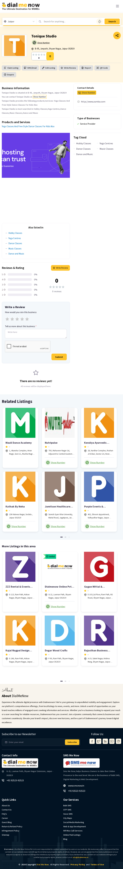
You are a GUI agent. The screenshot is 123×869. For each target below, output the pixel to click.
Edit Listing (50, 68)
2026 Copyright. (35, 864)
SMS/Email (32, 68)
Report (88, 68)
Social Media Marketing (73, 822)
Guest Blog (7, 822)
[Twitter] (98, 741)
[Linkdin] (105, 741)
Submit (59, 356)
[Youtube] (112, 741)
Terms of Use (97, 864)
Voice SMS (68, 814)
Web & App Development (74, 826)
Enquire (10, 74)
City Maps (67, 818)
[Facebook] (92, 741)
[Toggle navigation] (117, 6)
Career (5, 818)
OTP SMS (67, 809)
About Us (6, 805)
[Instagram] (118, 741)
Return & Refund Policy (12, 826)
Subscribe (72, 742)
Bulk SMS (67, 805)
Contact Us (7, 809)
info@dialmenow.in (80, 857)
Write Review (70, 68)
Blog (65, 839)
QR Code (104, 68)
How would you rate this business (21, 312)
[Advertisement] (36, 199)
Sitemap (5, 835)
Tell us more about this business (20, 326)
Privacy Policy (77, 864)
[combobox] (69, 21)
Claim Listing (12, 68)
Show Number (43, 42)
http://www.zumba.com (93, 101)
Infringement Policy (10, 830)
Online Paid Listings (72, 835)
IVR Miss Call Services (72, 830)
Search (112, 21)
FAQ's (4, 814)
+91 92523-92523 (15, 780)
